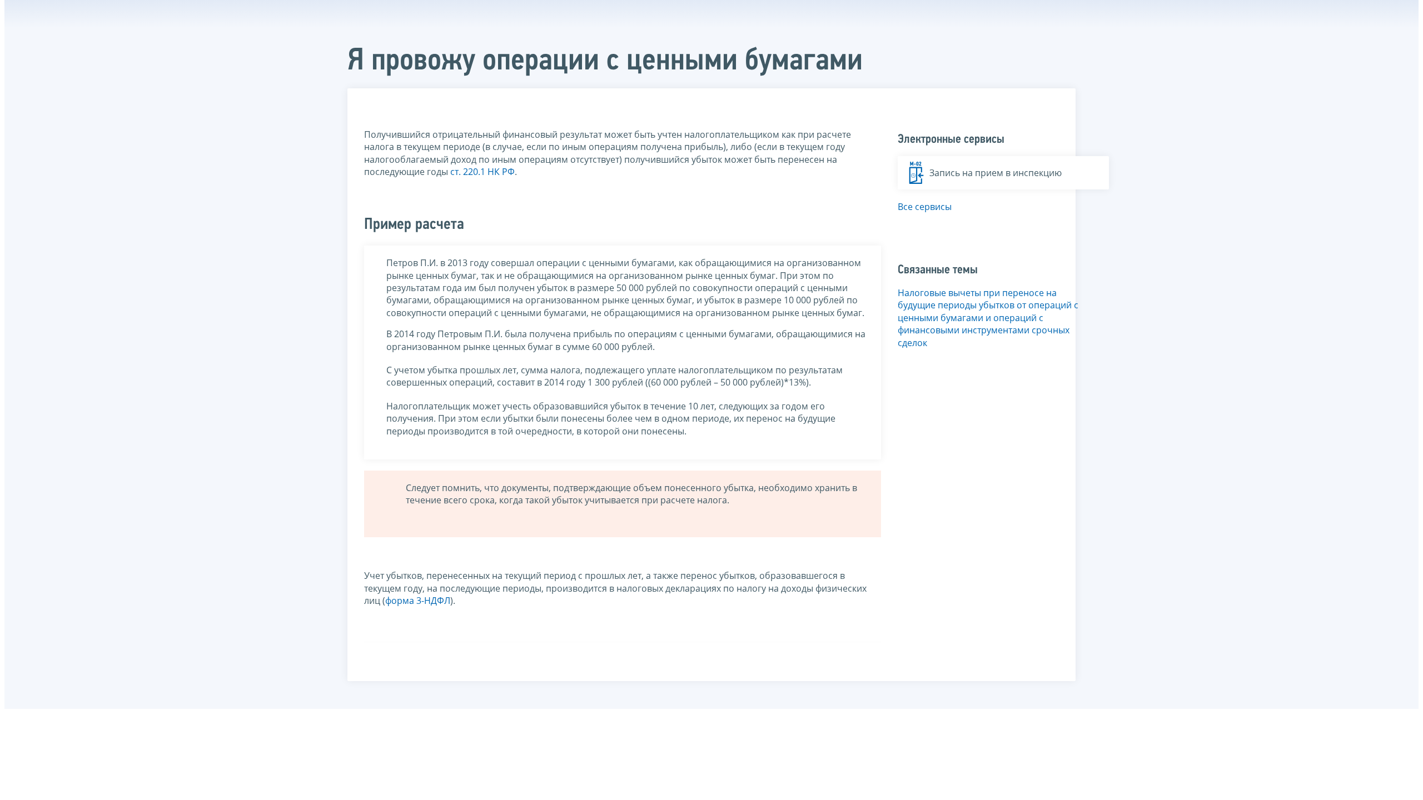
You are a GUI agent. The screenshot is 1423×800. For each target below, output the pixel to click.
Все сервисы (925, 207)
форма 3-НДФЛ (417, 600)
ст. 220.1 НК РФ (482, 172)
